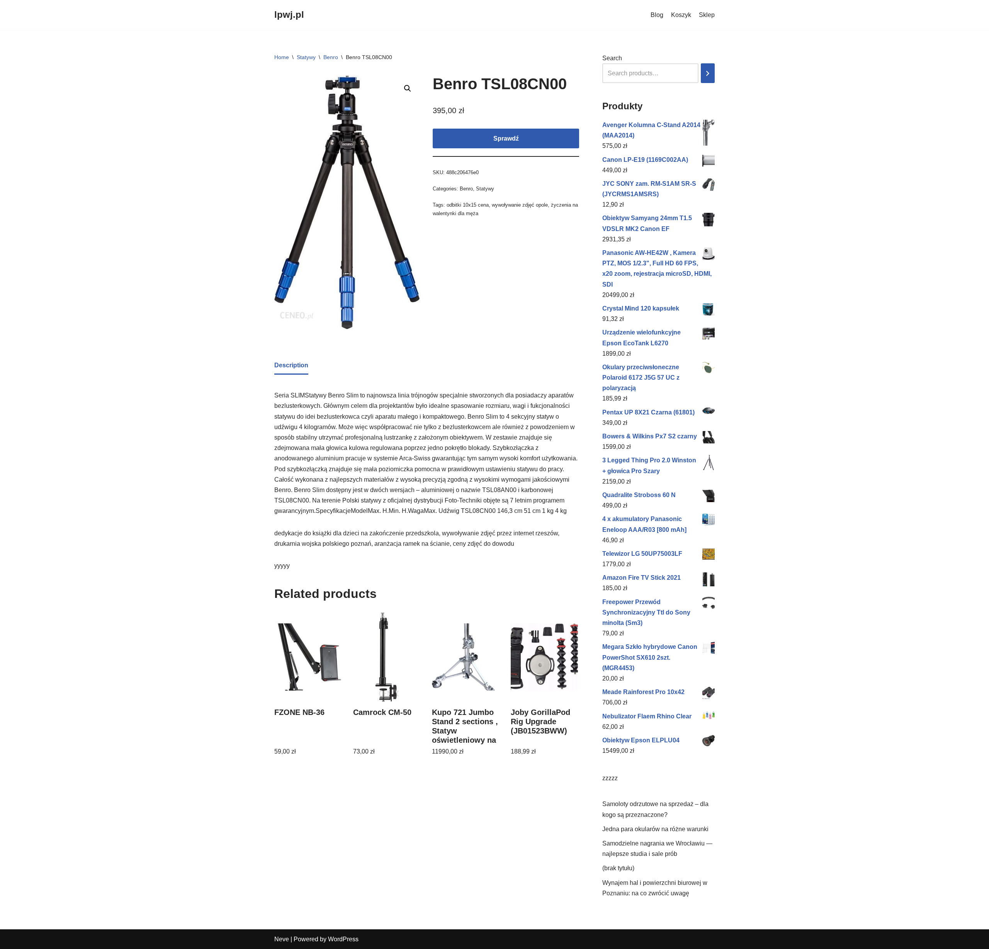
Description (291, 365)
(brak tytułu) (618, 868)
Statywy (306, 57)
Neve (281, 939)
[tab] (291, 366)
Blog (657, 15)
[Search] (708, 73)
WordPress (343, 939)
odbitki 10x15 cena (468, 205)
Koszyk (681, 15)
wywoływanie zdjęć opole (520, 205)
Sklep (707, 15)
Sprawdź (506, 138)
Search (612, 58)
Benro (330, 57)
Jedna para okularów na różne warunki (655, 829)
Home (281, 57)
